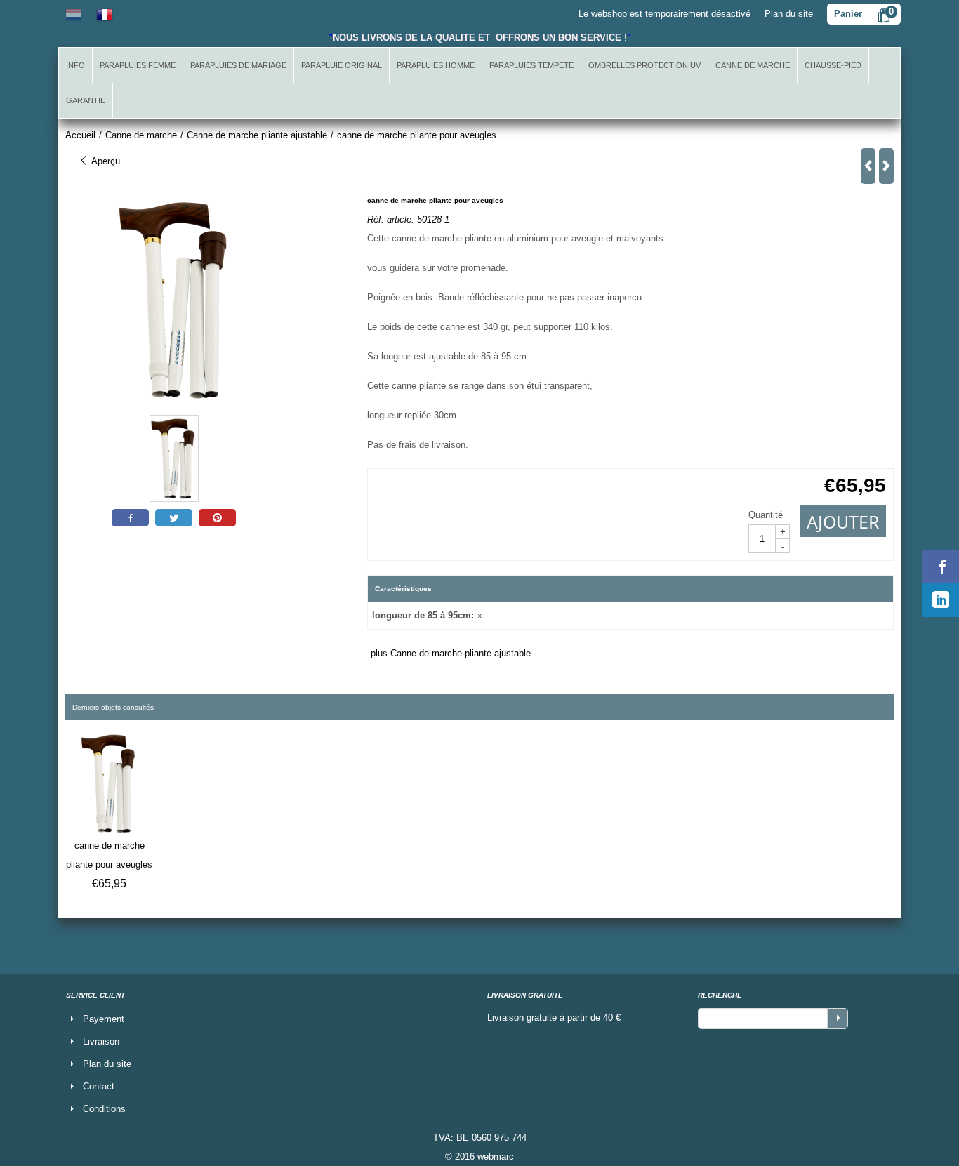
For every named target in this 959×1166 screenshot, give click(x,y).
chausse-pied (833, 65)
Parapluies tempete (531, 65)
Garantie (85, 100)
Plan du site (789, 13)
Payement (103, 1019)
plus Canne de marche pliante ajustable (451, 653)
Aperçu (104, 161)
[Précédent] (868, 166)
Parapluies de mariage (238, 65)
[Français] (104, 13)
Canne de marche (752, 65)
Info (75, 65)
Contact (98, 1086)
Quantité (765, 515)
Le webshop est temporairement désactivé (664, 13)
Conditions (104, 1109)
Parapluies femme (138, 65)
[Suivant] (886, 166)
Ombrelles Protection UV (644, 65)
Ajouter (843, 522)
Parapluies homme (436, 65)
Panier (848, 13)
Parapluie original (341, 65)
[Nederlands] (73, 13)
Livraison (101, 1041)
